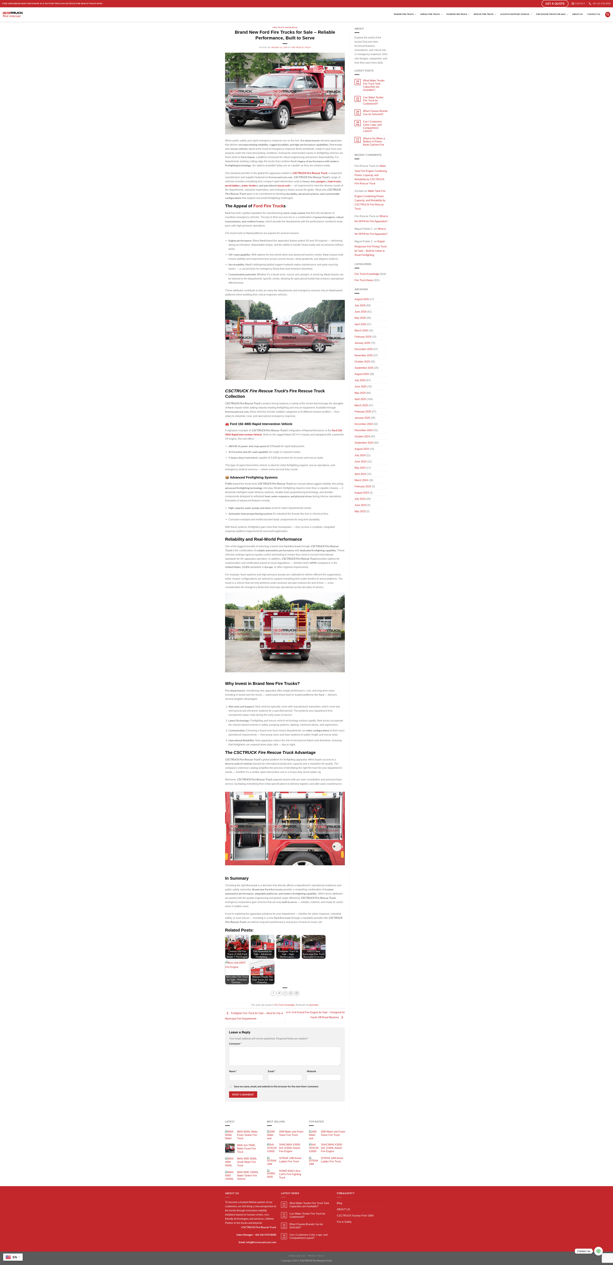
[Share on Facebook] (273, 993)
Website (311, 1071)
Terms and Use (296, 1256)
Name (233, 1071)
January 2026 (362, 342)
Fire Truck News (364, 280)
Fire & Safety (344, 1221)
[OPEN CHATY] (598, 1251)
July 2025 (360, 380)
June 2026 (361, 311)
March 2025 (361, 405)
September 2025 (364, 367)
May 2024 (360, 467)
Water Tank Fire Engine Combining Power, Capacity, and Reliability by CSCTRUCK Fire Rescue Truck (371, 174)
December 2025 (364, 349)
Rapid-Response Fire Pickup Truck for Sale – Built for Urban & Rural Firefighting (371, 248)
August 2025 (362, 374)
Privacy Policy (316, 1256)
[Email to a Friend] (285, 993)
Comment (235, 1043)
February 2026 (363, 336)
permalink (313, 1005)
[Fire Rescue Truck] (12, 14)
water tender (249, 185)
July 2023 (360, 498)
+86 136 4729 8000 (265, 1234)
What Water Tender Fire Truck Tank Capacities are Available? (374, 85)
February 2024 (363, 486)
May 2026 (360, 317)
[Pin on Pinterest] (291, 993)
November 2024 (364, 430)
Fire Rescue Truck (301, 47)
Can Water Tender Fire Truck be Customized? (373, 100)
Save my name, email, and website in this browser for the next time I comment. (276, 1086)
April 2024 (360, 473)
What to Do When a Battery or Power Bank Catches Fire (374, 141)
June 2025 (361, 386)
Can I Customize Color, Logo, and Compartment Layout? (372, 126)
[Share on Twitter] (279, 993)
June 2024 (361, 461)
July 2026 (360, 305)
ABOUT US (343, 1209)
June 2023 (361, 505)
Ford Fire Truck (268, 206)
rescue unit (283, 185)
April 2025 (360, 399)
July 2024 (360, 455)
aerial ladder (232, 185)
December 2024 (364, 424)
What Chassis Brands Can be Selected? (375, 113)
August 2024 (362, 448)
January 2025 (362, 417)
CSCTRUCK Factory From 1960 (355, 1215)
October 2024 (362, 436)
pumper (320, 181)
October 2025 (362, 361)
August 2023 (362, 492)
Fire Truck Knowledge (285, 27)
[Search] (607, 14)
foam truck (334, 181)
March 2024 (361, 480)
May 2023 (360, 511)
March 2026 (361, 330)
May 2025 (360, 392)
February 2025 (363, 411)
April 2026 (360, 324)
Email (271, 1071)
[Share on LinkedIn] (297, 993)
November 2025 (364, 355)
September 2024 (364, 442)
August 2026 (362, 299)
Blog (339, 1203)
